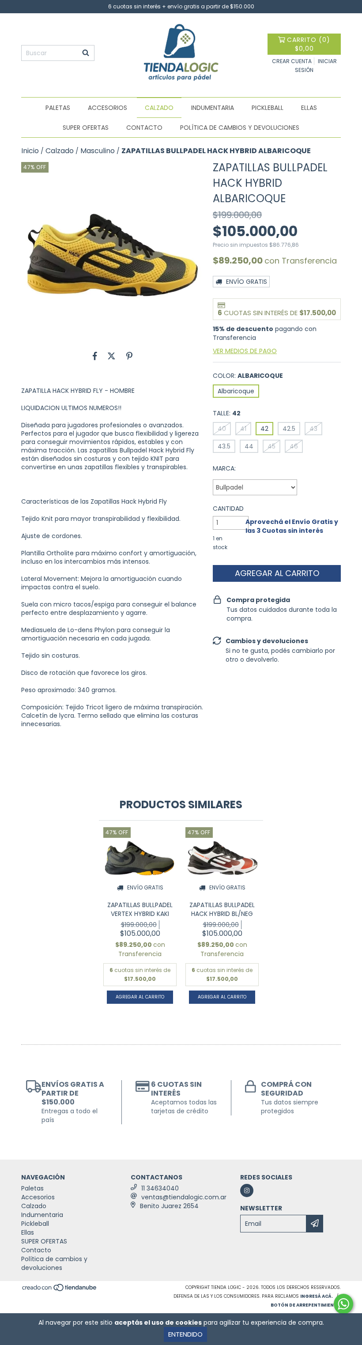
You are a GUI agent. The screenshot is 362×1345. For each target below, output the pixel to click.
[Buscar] (85, 53)
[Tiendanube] (59, 1290)
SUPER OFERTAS (86, 127)
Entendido (185, 1334)
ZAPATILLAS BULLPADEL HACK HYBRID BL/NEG (222, 909)
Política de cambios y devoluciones (239, 127)
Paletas (57, 107)
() (308, 44)
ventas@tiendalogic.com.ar (183, 1197)
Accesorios (107, 107)
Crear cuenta (292, 61)
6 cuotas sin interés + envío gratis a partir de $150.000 (181, 6)
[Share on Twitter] (111, 355)
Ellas (309, 107)
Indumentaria (212, 107)
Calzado (159, 107)
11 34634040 (160, 1188)
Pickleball (267, 107)
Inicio (30, 151)
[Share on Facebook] (95, 355)
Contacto (144, 127)
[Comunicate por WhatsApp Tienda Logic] (343, 1304)
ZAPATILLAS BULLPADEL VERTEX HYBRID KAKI (140, 909)
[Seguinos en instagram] (246, 1190)
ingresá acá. (316, 1296)
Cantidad (228, 508)
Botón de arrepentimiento (306, 1305)
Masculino (97, 151)
